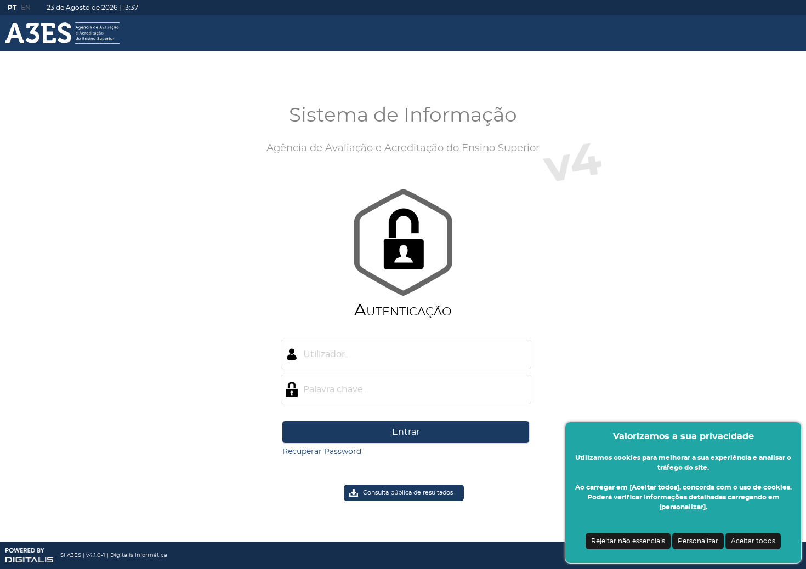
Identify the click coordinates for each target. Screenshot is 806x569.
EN (26, 7)
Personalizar (698, 541)
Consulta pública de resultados (408, 493)
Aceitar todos (753, 541)
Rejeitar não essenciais (628, 541)
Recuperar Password (321, 452)
